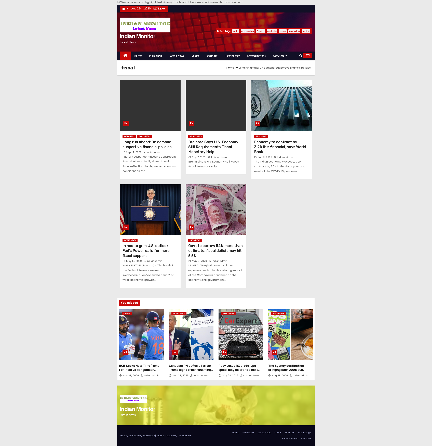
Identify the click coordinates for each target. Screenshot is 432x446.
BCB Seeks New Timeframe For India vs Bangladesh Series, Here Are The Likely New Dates (139, 372)
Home (138, 55)
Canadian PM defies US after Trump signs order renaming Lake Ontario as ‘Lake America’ (190, 372)
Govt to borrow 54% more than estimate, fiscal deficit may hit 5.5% (215, 250)
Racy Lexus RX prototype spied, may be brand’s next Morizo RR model (238, 370)
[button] (300, 56)
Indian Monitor (137, 36)
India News (156, 55)
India (235, 31)
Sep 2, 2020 (199, 157)
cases (283, 31)
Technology (232, 55)
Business (212, 55)
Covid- (260, 31)
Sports (196, 55)
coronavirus (247, 31)
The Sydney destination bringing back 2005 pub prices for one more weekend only (290, 372)
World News (177, 55)
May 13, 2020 (134, 261)
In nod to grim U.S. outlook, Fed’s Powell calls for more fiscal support (146, 250)
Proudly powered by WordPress (137, 435)
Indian (306, 31)
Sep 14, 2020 (134, 152)
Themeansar (185, 435)
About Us (279, 55)
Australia (272, 31)
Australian (294, 31)
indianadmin (154, 152)
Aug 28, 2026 (131, 375)
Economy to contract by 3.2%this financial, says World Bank (280, 147)
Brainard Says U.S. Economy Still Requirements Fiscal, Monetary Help (213, 147)
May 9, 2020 (200, 261)
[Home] (125, 56)
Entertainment (256, 55)
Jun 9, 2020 (265, 157)
